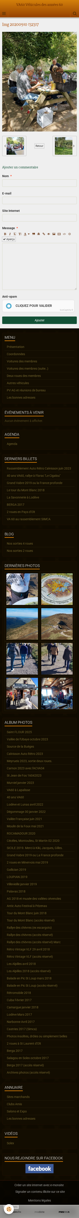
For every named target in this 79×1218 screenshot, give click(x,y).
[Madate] (39, 1212)
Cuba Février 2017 (19, 1000)
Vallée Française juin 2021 (24, 819)
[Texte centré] (38, 234)
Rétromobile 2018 (19, 993)
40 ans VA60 (15, 797)
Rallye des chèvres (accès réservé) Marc (34, 942)
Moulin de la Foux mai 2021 (25, 826)
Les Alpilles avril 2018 (21, 964)
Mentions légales (39, 1200)
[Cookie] (9, 1209)
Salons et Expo (17, 1111)
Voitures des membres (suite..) (27, 368)
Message (8, 228)
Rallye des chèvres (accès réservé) (30, 935)
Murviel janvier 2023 (20, 782)
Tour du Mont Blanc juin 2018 (27, 913)
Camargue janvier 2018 (22, 1007)
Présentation (15, 347)
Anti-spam (9, 296)
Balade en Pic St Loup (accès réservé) (32, 985)
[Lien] (43, 234)
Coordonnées (16, 354)
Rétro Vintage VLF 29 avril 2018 (28, 949)
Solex (10, 1143)
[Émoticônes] (69, 234)
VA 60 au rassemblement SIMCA (28, 519)
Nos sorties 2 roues (20, 550)
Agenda (12, 444)
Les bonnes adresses (21, 397)
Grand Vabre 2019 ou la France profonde (34, 483)
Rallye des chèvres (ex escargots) (29, 927)
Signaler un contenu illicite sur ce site (40, 1191)
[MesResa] (64, 1212)
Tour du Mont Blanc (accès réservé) (31, 920)
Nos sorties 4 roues (20, 543)
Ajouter (40, 320)
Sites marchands (18, 1097)
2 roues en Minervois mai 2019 (27, 862)
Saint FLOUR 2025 (19, 732)
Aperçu (10, 239)
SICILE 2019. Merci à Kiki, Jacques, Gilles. (35, 848)
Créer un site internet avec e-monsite (39, 1185)
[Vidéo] (59, 234)
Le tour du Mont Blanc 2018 (26, 490)
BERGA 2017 (15, 504)
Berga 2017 (15, 1050)
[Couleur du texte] (27, 234)
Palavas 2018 (16, 891)
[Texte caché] (48, 234)
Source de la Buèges (20, 746)
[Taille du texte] (20, 234)
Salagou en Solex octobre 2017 (28, 1058)
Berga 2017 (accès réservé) (25, 1065)
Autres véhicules (18, 383)
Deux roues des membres (24, 376)
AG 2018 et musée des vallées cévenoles (34, 898)
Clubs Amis (14, 1104)
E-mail (6, 193)
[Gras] (4, 234)
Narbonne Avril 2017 (21, 1022)
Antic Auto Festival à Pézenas (27, 906)
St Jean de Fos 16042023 (24, 775)
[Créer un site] (14, 1212)
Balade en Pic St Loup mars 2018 (29, 978)
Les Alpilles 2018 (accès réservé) (29, 971)
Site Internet (11, 210)
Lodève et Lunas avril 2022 (25, 804)
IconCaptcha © (66, 310)
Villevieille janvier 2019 (22, 884)
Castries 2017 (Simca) (22, 1029)
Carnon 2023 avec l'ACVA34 (25, 768)
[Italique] (10, 234)
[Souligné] (15, 234)
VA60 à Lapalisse (18, 790)
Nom (5, 176)
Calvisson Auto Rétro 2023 (25, 754)
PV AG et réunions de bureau (26, 390)
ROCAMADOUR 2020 (21, 833)
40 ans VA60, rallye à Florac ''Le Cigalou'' (33, 475)
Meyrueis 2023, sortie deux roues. (29, 761)
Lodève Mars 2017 (19, 1014)
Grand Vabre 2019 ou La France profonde (35, 855)
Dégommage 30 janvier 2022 (26, 811)
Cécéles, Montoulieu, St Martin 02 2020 (33, 840)
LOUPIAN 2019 (17, 877)
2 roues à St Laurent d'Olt (24, 1043)
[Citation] (33, 234)
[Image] (54, 234)
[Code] (64, 234)
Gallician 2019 (16, 869)
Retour (39, 146)
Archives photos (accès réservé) (28, 1072)
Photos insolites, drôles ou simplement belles (37, 1036)
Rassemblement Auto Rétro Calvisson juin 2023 (39, 468)
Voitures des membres (22, 361)
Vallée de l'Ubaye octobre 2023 (27, 739)
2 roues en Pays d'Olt (21, 512)
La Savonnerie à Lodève (23, 497)
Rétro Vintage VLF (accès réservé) (30, 956)
